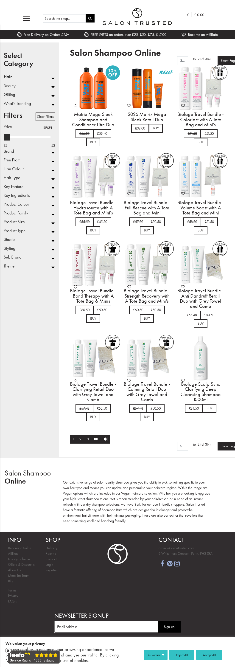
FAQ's (12, 601)
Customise (154, 655)
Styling (9, 248)
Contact (51, 559)
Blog (11, 581)
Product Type (14, 230)
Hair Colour (14, 169)
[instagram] (177, 563)
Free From (12, 160)
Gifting (9, 94)
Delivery (51, 548)
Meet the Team (18, 575)
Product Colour (16, 204)
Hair (8, 76)
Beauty (10, 85)
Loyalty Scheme (19, 559)
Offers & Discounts (21, 564)
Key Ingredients (17, 195)
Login (49, 564)
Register (51, 570)
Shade (9, 239)
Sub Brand (13, 257)
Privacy (13, 595)
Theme (9, 266)
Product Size (14, 221)
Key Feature (13, 186)
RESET (47, 127)
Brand (9, 151)
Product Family (16, 213)
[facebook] (162, 563)
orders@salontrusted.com (176, 548)
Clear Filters (45, 116)
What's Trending (17, 103)
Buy (93, 142)
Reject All (182, 655)
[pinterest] (169, 563)
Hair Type (12, 177)
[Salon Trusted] (137, 16)
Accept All (209, 655)
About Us (14, 570)
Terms (12, 590)
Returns (51, 553)
